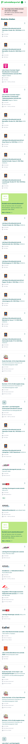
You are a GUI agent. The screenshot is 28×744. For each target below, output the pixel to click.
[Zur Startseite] (10, 2)
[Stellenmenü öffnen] (24, 23)
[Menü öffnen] (25, 2)
